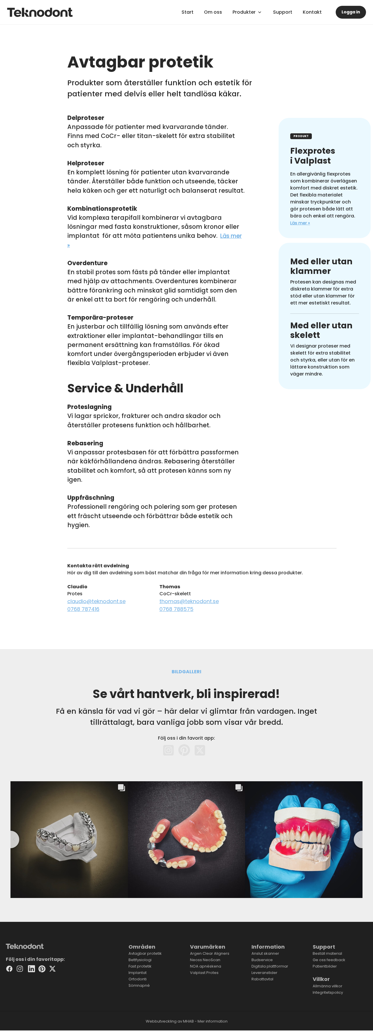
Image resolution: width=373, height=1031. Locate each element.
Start (187, 12)
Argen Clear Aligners (209, 953)
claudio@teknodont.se (96, 601)
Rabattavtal (262, 979)
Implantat (138, 972)
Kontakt (312, 12)
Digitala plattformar (269, 966)
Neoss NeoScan (205, 960)
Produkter (244, 12)
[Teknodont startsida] (40, 12)
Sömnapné (139, 985)
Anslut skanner (265, 953)
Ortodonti (138, 979)
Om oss (213, 12)
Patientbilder (325, 966)
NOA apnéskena (205, 966)
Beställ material (327, 953)
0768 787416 (83, 609)
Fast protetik (140, 966)
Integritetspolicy (328, 992)
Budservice (262, 960)
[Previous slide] (10, 839)
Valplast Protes (204, 972)
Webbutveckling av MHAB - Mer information (187, 1021)
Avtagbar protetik (145, 953)
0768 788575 (176, 609)
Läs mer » (300, 223)
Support (282, 12)
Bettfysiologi (140, 960)
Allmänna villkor (327, 986)
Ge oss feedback (329, 960)
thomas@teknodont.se (189, 601)
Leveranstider (264, 972)
